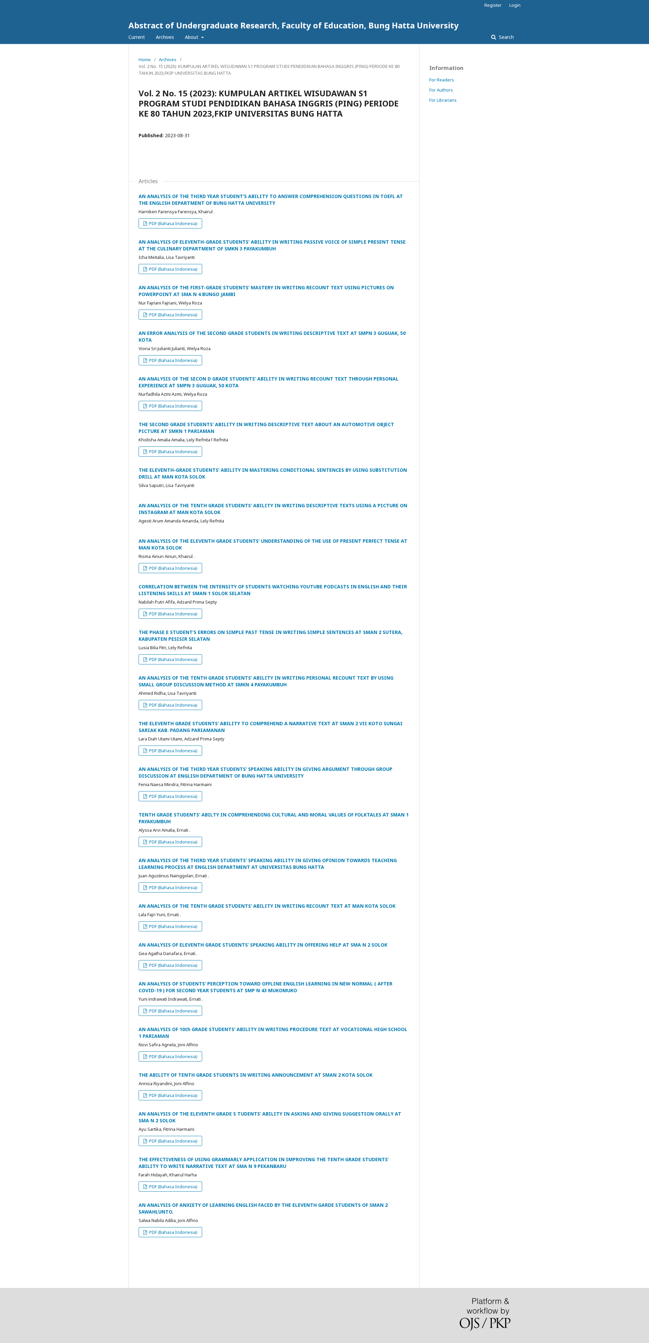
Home (145, 59)
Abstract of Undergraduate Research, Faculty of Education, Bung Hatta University (293, 25)
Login (515, 5)
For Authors (441, 90)
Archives (165, 37)
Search (506, 37)
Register (493, 5)
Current (136, 37)
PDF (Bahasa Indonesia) (172, 223)
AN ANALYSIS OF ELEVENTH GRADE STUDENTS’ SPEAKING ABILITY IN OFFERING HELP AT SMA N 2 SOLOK (263, 945)
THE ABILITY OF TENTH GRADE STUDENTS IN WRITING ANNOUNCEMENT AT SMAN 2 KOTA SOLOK (255, 1075)
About (192, 37)
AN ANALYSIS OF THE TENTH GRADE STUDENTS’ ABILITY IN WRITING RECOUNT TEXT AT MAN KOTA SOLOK (267, 906)
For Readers (441, 80)
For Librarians (443, 100)
